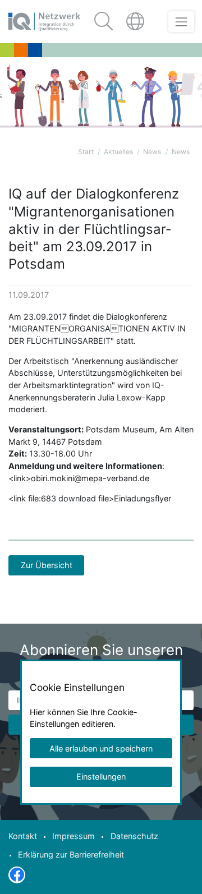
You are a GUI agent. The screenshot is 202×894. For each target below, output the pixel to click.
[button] (136, 21)
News (152, 152)
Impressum (73, 836)
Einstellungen (101, 776)
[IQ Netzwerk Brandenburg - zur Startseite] (44, 21)
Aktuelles (118, 152)
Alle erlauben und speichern (101, 748)
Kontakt (22, 836)
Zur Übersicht (46, 565)
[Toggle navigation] (181, 21)
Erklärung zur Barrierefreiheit (71, 854)
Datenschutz (134, 836)
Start (86, 152)
